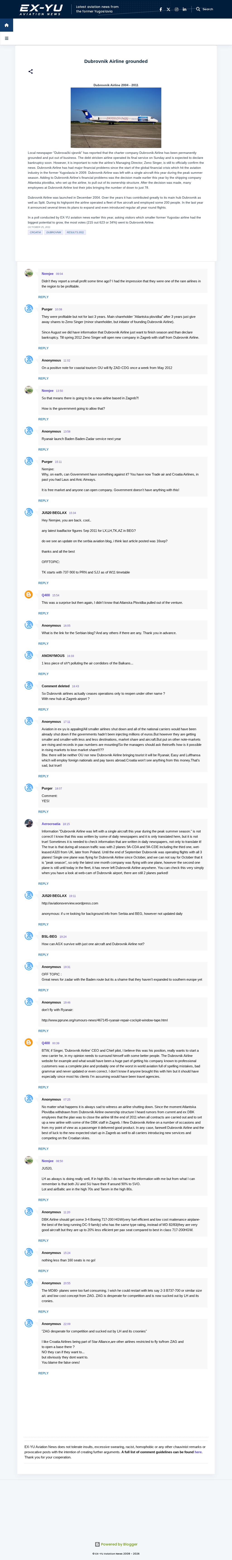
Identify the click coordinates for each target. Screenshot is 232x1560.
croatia (35, 232)
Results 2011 (75, 232)
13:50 (59, 390)
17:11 (66, 721)
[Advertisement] (116, 1508)
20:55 (66, 1283)
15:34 (72, 513)
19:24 (63, 936)
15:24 (66, 1253)
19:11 (72, 896)
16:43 (75, 686)
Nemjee (47, 274)
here (198, 1452)
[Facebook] (161, 9)
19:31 (66, 967)
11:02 (66, 360)
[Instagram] (176, 9)
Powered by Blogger (119, 1544)
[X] (168, 9)
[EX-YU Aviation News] (40, 9)
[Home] (6, 25)
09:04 (59, 274)
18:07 (58, 788)
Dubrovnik (53, 232)
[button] (30, 72)
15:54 (55, 595)
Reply (43, 297)
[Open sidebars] (6, 38)
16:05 (66, 625)
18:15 (66, 824)
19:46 (66, 1002)
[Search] (198, 9)
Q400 (46, 595)
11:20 (66, 1212)
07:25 (66, 1099)
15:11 (58, 462)
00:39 (55, 1043)
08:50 (59, 1161)
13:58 (66, 431)
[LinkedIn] (184, 9)
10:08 (58, 309)
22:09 (66, 1324)
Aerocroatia (51, 824)
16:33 (70, 656)
